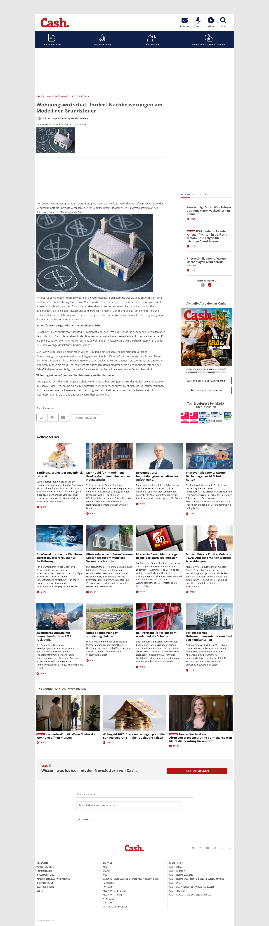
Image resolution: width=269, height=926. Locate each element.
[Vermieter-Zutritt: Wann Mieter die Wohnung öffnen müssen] (68, 713)
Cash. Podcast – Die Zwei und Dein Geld (190, 894)
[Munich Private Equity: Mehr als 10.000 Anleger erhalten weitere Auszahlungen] (209, 538)
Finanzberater (151, 44)
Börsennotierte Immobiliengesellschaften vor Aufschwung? (157, 476)
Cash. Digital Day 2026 (181, 874)
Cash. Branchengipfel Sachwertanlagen (191, 886)
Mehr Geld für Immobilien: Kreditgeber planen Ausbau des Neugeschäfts (108, 476)
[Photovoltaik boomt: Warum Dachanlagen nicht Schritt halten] (209, 456)
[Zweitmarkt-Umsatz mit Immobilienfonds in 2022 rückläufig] (59, 616)
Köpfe (39, 890)
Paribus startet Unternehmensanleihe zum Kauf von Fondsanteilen (209, 636)
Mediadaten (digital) (114, 890)
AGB (105, 874)
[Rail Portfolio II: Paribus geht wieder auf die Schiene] (159, 616)
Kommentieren (86, 417)
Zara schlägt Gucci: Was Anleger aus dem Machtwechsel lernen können (209, 210)
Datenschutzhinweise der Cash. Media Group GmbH (131, 878)
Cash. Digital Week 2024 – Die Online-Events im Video (196, 878)
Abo (105, 866)
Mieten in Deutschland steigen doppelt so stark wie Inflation (157, 556)
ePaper (106, 871)
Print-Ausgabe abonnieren (206, 390)
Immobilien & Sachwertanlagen (208, 44)
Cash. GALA (175, 882)
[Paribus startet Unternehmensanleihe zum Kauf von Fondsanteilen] (209, 616)
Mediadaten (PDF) (112, 894)
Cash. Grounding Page (115, 906)
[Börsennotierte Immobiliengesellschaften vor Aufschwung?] (159, 456)
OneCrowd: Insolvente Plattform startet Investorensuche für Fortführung (59, 557)
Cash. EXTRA (175, 866)
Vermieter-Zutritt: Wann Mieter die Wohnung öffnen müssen (65, 735)
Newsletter (109, 898)
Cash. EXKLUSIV (177, 871)
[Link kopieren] (41, 418)
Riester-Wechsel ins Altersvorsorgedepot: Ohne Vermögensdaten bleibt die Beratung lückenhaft (200, 737)
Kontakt (107, 886)
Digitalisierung (44, 882)
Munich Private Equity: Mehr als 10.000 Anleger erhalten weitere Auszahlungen (208, 557)
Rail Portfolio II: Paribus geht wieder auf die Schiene (156, 634)
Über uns (108, 902)
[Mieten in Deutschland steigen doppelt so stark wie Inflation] (159, 538)
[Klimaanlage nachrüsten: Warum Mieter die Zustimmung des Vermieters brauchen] (109, 538)
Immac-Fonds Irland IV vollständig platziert (102, 634)
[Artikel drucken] (52, 418)
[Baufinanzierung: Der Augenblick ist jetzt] (59, 456)
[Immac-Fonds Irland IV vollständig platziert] (109, 616)
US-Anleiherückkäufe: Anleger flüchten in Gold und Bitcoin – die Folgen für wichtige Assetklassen (207, 236)
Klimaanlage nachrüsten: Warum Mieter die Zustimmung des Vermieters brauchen (109, 557)
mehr (193, 218)
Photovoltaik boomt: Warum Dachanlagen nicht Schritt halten (207, 262)
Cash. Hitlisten (177, 890)
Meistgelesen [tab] (200, 194)
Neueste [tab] (185, 194)
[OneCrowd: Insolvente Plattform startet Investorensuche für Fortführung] (59, 538)
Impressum (109, 882)
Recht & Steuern (45, 886)
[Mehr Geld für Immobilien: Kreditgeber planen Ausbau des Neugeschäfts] (109, 456)
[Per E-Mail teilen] (63, 418)
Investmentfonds (102, 44)
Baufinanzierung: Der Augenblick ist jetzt (59, 474)
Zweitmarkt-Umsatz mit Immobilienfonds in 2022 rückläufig (53, 636)
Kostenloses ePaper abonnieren (206, 380)
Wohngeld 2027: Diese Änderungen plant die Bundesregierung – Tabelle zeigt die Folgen (134, 735)
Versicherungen (52, 44)
